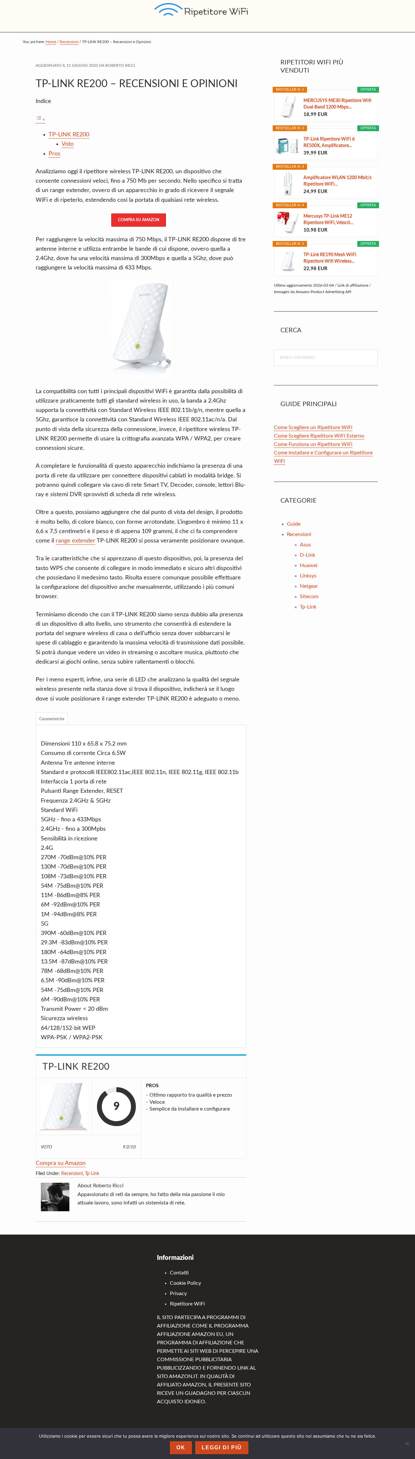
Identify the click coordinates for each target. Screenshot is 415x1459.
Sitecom (309, 596)
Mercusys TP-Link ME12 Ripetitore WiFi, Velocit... (328, 219)
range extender (75, 541)
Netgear (309, 586)
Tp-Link (92, 1173)
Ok (180, 1447)
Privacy (178, 1293)
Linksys (308, 575)
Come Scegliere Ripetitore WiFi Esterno (319, 436)
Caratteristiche (51, 719)
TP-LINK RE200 (69, 135)
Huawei (308, 565)
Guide (294, 524)
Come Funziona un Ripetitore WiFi (313, 444)
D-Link (307, 555)
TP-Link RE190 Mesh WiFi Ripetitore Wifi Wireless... (329, 258)
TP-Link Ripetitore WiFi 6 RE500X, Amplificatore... (329, 142)
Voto (68, 144)
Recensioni (72, 1173)
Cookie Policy (185, 1283)
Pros (54, 154)
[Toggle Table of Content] (40, 120)
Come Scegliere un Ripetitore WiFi (313, 427)
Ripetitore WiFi (187, 1303)
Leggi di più (222, 1447)
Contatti (179, 1272)
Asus (305, 544)
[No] (407, 1443)
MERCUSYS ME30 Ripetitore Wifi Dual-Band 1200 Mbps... (337, 103)
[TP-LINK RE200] (64, 1106)
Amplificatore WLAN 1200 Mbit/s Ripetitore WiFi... (337, 181)
